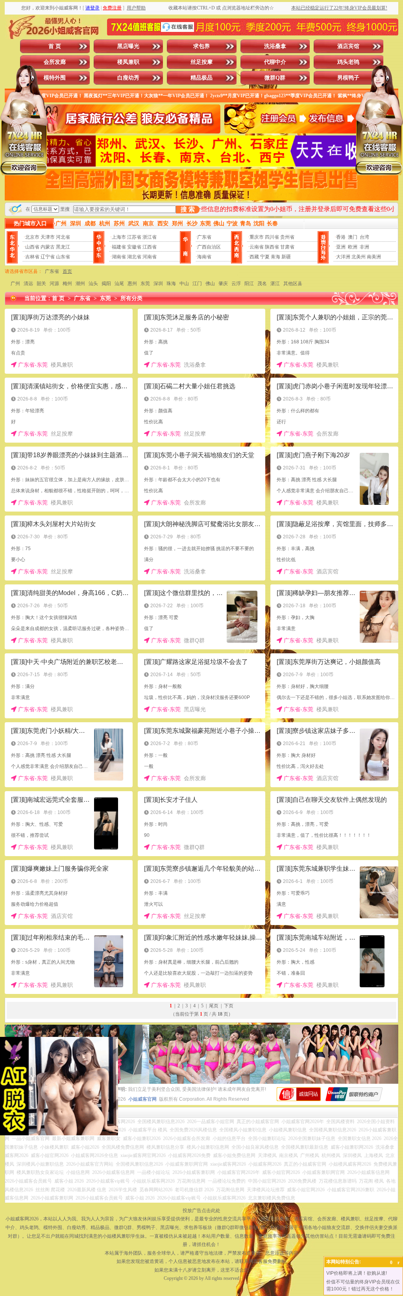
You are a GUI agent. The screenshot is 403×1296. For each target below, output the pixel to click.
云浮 (236, 283)
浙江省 (149, 237)
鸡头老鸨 (348, 62)
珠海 (171, 283)
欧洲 (352, 247)
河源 (54, 283)
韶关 (41, 283)
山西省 (32, 247)
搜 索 (188, 209)
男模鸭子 (348, 78)
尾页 (213, 1006)
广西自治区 (209, 247)
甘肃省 (287, 247)
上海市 (119, 237)
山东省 (63, 257)
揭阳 (106, 283)
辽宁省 (48, 257)
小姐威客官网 (142, 1099)
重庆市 (257, 237)
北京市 (32, 237)
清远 (28, 283)
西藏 (254, 257)
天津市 (48, 237)
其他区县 (292, 283)
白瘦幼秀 (128, 78)
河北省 (63, 237)
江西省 (149, 247)
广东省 (204, 237)
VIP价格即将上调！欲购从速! (356, 1273)
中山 (184, 283)
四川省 (272, 237)
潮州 (80, 283)
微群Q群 (274, 78)
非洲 (364, 247)
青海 (275, 257)
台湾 (364, 237)
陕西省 (272, 247)
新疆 (286, 257)
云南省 (257, 247)
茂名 (262, 283)
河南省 (149, 257)
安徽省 (134, 247)
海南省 (204, 257)
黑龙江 (63, 247)
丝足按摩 (201, 62)
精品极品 (201, 78)
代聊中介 (275, 62)
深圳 (158, 283)
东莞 (145, 283)
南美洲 (374, 257)
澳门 (352, 237)
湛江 (275, 283)
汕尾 (119, 283)
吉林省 (32, 257)
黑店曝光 (128, 46)
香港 (341, 237)
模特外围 (55, 78)
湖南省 (119, 257)
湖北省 (134, 257)
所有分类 (131, 298)
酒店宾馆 (348, 46)
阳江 (249, 283)
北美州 (358, 257)
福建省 (119, 247)
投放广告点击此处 (201, 1210)
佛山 (210, 283)
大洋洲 (343, 257)
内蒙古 (48, 247)
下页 (228, 1006)
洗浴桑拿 (275, 46)
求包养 (201, 46)
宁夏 (265, 257)
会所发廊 (55, 62)
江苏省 (134, 237)
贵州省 (287, 237)
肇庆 (223, 283)
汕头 (93, 283)
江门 (197, 283)
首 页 (54, 46)
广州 (15, 283)
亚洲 (341, 247)
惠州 (132, 283)
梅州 (67, 283)
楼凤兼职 (128, 62)
